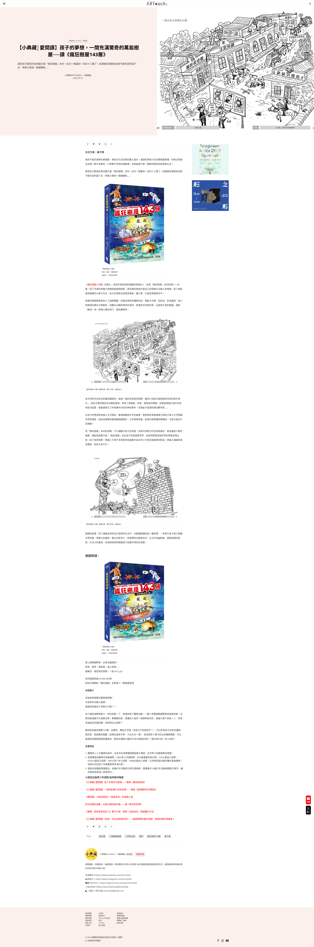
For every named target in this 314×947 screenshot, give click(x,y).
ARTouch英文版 (104, 918)
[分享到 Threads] (99, 144)
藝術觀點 (88, 913)
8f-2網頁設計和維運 (92, 940)
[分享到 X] (105, 144)
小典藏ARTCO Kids (74, 41)
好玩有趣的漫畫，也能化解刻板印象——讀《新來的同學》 (114, 804)
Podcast (102, 923)
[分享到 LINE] (93, 144)
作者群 (87, 925)
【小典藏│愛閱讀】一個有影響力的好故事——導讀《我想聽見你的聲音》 (121, 789)
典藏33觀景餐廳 (122, 918)
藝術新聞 (88, 918)
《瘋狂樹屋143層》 (94, 284)
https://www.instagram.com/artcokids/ (114, 879)
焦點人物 (88, 923)
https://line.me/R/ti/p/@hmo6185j (113, 886)
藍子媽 (167, 836)
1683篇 (129, 854)
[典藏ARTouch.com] (157, 4)
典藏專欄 (88, 916)
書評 (141, 836)
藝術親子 (102, 916)
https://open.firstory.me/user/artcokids (118, 883)
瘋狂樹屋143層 (153, 836)
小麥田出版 (130, 836)
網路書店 (120, 913)
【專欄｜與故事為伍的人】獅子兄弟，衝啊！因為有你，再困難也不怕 (119, 811)
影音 (100, 920)
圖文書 (102, 836)
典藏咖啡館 (121, 916)
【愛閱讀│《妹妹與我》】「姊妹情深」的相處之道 (109, 796)
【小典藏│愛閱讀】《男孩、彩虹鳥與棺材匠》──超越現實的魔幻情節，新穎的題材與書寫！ (130, 818)
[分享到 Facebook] (87, 144)
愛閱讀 (85, 41)
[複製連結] (111, 144)
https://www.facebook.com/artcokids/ (113, 875)
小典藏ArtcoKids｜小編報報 (78, 75)
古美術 (101, 913)
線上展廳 (102, 925)
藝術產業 (88, 920)
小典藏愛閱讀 (115, 836)
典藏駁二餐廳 (121, 920)
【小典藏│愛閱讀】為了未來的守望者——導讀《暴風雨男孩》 (115, 782)
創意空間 (120, 923)
